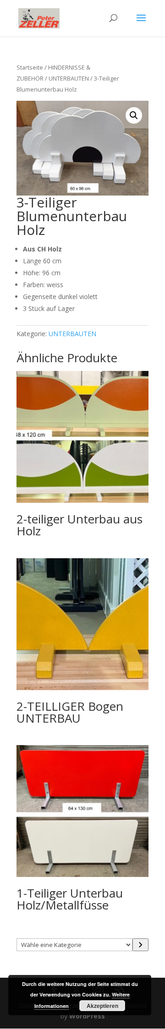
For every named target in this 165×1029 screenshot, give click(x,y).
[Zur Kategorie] (140, 944)
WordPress (87, 1016)
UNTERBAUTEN (69, 78)
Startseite (29, 67)
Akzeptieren (102, 1006)
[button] (134, 115)
